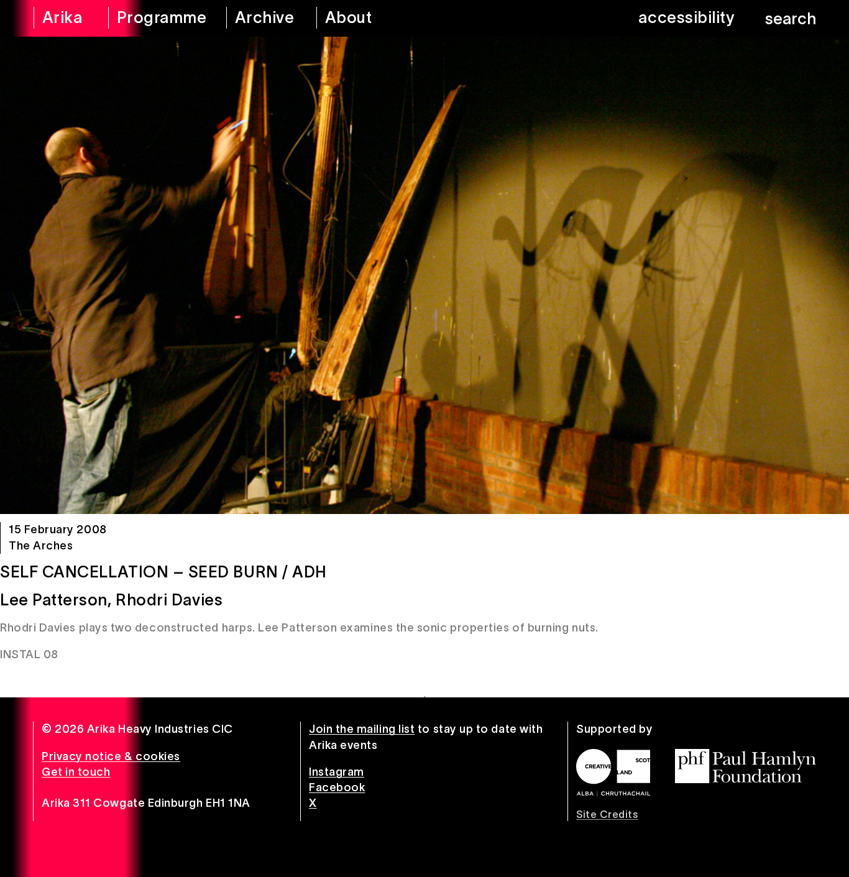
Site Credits (607, 814)
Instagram (336, 772)
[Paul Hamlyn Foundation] (745, 766)
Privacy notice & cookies (111, 756)
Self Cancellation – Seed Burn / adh (163, 572)
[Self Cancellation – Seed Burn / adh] (424, 275)
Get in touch (76, 772)
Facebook (337, 787)
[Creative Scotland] (613, 772)
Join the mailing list (362, 729)
